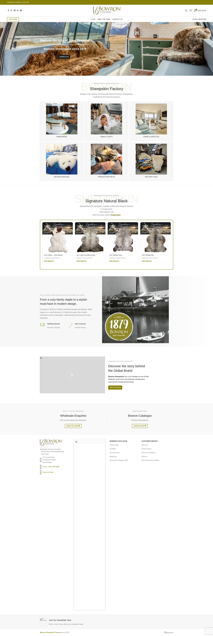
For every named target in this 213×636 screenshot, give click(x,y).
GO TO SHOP (13, 19)
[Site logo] (107, 10)
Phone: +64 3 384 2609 (51, 467)
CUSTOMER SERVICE (150, 441)
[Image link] (51, 442)
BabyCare (113, 456)
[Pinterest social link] (14, 10)
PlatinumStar (114, 445)
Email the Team (48, 472)
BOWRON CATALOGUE (118, 441)
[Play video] (72, 375)
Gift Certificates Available (150, 460)
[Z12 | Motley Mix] (155, 237)
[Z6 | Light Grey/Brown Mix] (90, 237)
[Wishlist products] (190, 10)
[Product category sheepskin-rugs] (62, 121)
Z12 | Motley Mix (148, 255)
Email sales (116, 215)
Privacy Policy (146, 449)
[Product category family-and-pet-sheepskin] (106, 121)
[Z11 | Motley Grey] (123, 237)
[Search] (186, 10)
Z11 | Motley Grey (115, 255)
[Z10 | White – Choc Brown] (57, 237)
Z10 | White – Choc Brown (53, 255)
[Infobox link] (72, 621)
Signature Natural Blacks (52, 258)
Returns (144, 456)
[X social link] (11, 10)
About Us (145, 445)
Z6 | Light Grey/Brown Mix (86, 255)
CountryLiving (114, 452)
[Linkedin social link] (17, 10)
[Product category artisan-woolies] (62, 161)
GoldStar (113, 449)
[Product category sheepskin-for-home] (151, 121)
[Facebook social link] (8, 10)
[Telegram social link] (21, 10)
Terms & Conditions (148, 452)
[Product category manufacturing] (106, 161)
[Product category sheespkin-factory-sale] (151, 161)
